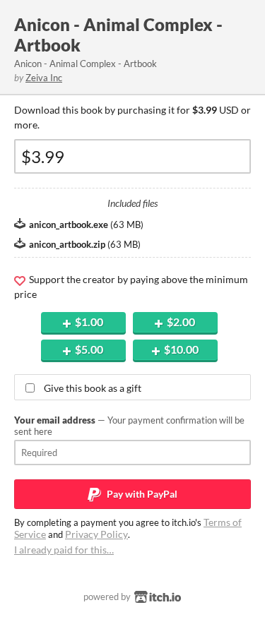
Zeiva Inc (43, 77)
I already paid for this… (64, 550)
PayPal (141, 494)
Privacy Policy (96, 534)
